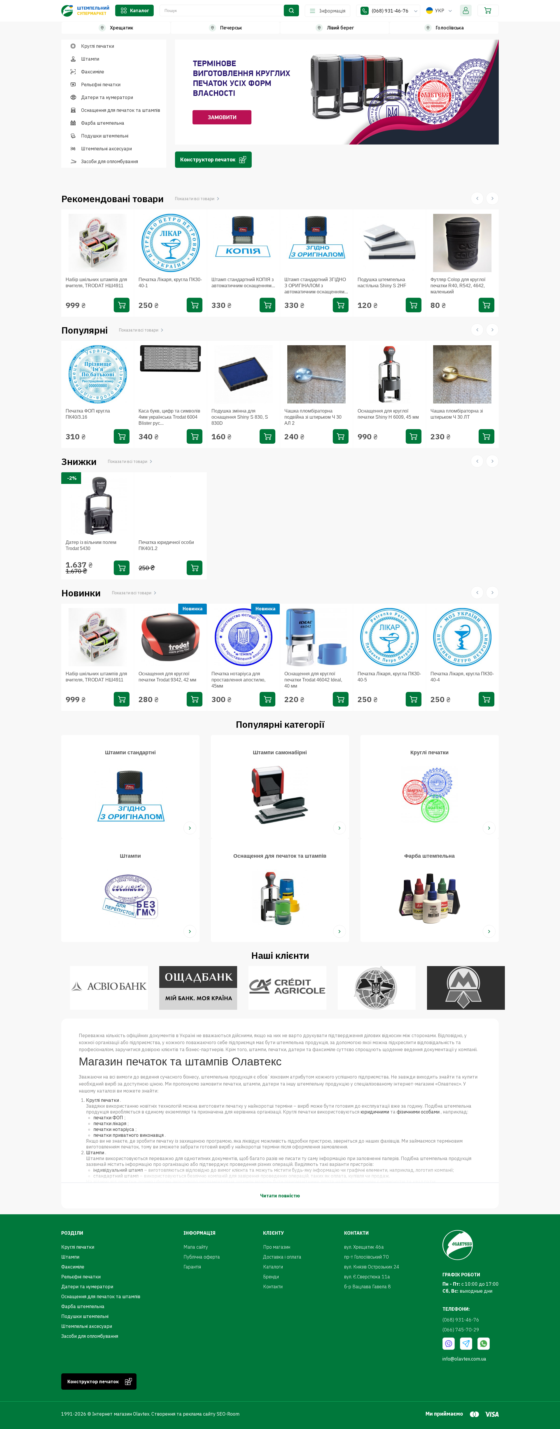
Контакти (273, 1286)
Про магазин (276, 1247)
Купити (122, 305)
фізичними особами (418, 1112)
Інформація (332, 11)
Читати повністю (280, 1196)
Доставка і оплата (282, 1257)
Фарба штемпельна (102, 123)
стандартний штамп (116, 1176)
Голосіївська (450, 28)
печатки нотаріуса (113, 1129)
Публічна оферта (201, 1257)
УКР (439, 10)
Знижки (104, 461)
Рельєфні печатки (100, 84)
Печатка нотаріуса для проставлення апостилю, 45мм (238, 679)
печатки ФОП (108, 1117)
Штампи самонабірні (280, 752)
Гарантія (192, 1267)
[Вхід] (466, 10)
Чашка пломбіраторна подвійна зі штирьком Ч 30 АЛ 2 (313, 417)
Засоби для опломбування (109, 161)
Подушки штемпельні (104, 136)
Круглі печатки (97, 46)
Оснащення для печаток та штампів (120, 110)
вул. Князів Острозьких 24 (371, 1267)
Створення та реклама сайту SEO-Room (195, 1414)
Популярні (109, 330)
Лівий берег (340, 28)
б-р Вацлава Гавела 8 (367, 1286)
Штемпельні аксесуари (106, 148)
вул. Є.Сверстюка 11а (367, 1277)
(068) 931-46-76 (391, 11)
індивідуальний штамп (118, 1170)
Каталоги (273, 1267)
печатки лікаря (109, 1123)
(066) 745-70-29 (460, 1330)
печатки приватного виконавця (128, 1135)
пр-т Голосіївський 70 (366, 1257)
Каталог (139, 10)
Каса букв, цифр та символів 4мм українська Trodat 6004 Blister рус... (169, 417)
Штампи (90, 59)
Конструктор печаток (207, 159)
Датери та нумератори (107, 97)
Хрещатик (121, 28)
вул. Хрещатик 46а (364, 1247)
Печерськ (231, 28)
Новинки (106, 593)
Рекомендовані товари (137, 199)
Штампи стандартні (130, 752)
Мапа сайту (195, 1247)
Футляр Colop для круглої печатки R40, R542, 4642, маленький (457, 285)
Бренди (271, 1277)
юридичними (374, 1112)
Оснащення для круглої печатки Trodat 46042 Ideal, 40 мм (313, 679)
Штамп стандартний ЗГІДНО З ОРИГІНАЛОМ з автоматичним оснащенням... (316, 285)
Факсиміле (92, 72)
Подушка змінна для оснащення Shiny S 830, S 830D (239, 417)
